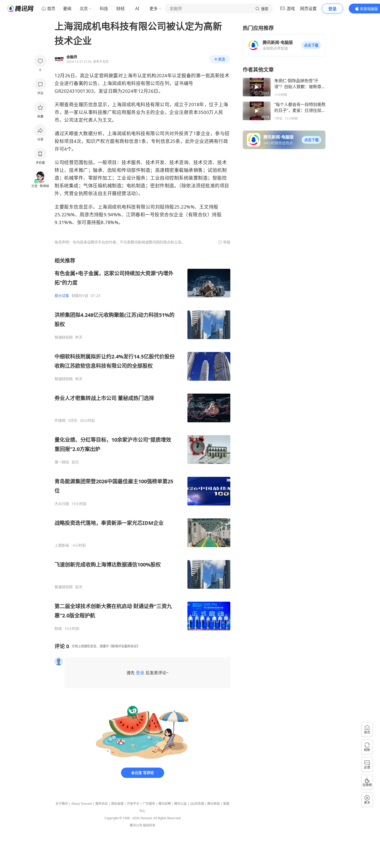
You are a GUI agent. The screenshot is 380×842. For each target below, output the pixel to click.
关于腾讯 (62, 803)
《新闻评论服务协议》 (124, 646)
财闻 (58, 628)
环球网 (60, 420)
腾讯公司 (136, 825)
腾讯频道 (213, 803)
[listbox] (142, 444)
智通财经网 (64, 337)
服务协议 (101, 803)
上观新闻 (62, 545)
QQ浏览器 (197, 803)
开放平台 (133, 803)
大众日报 (62, 504)
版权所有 (149, 825)
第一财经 (62, 462)
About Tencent (81, 803)
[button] (311, 45)
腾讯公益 (180, 803)
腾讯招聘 (164, 803)
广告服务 (149, 803)
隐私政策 (117, 803)
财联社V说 (80, 295)
